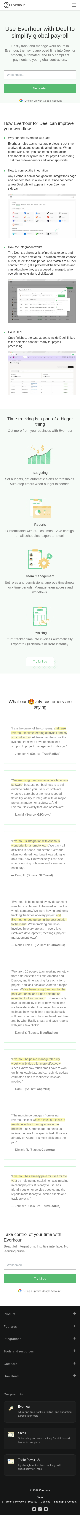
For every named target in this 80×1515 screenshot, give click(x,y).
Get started (40, 88)
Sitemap (59, 1501)
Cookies (45, 1501)
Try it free (40, 1278)
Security (32, 1501)
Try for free (40, 661)
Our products (13, 1394)
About (40, 1497)
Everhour (18, 5)
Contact (71, 1501)
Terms (8, 1501)
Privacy (19, 1501)
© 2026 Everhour (40, 1490)
